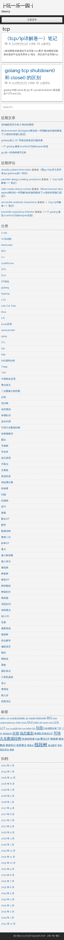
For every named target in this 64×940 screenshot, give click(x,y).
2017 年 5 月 (7, 826)
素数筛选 (6, 628)
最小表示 (6, 561)
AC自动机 (6, 238)
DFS (3, 269)
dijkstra (24, 722)
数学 (3, 525)
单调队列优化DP (43, 733)
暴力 (3, 549)
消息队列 (6, 604)
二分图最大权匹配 (10, 391)
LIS (3, 318)
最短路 (4, 567)
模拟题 (4, 598)
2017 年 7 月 (7, 820)
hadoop (5, 293)
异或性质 (6, 476)
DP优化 (5, 281)
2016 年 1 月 (7, 844)
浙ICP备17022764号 (22, 936)
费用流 (4, 689)
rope (24, 728)
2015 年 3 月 (7, 905)
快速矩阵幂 (28, 738)
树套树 (4, 573)
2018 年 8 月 (8, 783)
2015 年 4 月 (7, 899)
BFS (3, 251)
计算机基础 (7, 677)
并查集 (4, 470)
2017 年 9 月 (7, 808)
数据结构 (6, 531)
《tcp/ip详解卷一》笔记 (31, 38)
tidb (3, 354)
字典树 (4, 445)
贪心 (3, 683)
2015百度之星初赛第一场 (19, 718)
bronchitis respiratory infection (17, 211)
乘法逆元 (6, 385)
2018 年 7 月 (7, 789)
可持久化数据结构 (10, 427)
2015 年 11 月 (8, 856)
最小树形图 (7, 555)
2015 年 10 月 (8, 862)
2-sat (4, 232)
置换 (3, 664)
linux (3, 312)
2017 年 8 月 (7, 814)
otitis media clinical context (16, 189)
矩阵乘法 (6, 610)
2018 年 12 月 (8, 777)
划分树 (4, 403)
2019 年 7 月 (7, 771)
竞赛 (3, 622)
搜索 (3, 512)
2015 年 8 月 (7, 875)
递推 (12, 749)
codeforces (7, 263)
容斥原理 (6, 458)
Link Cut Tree (8, 305)
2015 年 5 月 (7, 893)
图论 (3, 439)
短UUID (5, 616)
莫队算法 (6, 671)
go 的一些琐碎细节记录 (13, 152)
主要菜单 (32, 19)
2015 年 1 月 (7, 917)
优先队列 (7, 733)
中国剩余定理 (8, 378)
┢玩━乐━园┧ (18, 5)
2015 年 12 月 (8, 850)
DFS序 (18, 722)
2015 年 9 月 (7, 869)
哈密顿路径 (7, 433)
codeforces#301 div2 (7, 722)
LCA (3, 299)
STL (3, 342)
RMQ (20, 728)
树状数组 (6, 585)
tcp (3, 348)
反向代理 (6, 421)
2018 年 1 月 (7, 802)
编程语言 (6, 646)
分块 (3, 397)
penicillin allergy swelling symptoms (21, 179)
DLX (3, 275)
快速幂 (4, 488)
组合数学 (6, 640)
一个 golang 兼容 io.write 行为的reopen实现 (24, 146)
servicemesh (8, 330)
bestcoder (7, 245)
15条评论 (45, 43)
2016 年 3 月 (7, 838)
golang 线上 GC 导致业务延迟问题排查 (22, 140)
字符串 (4, 451)
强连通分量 (7, 482)
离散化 (30, 745)
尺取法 (4, 464)
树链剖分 (6, 591)
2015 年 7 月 (7, 881)
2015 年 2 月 (7, 911)
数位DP (5, 518)
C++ (3, 257)
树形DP (5, 579)
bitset (55, 718)
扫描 (3, 494)
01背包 (2, 718)
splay (4, 336)
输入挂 (4, 695)
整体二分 (6, 537)
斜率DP (5, 543)
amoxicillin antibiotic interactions (19, 202)
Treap (4, 366)
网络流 (4, 658)
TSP (3, 372)
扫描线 (4, 500)
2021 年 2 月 (7, 765)
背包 (59, 745)
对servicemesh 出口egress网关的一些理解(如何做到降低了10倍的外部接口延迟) (32, 193)
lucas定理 (6, 324)
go (40, 722)
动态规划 (6, 409)
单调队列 (6, 415)
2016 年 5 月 (7, 832)
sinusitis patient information (16, 169)
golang (5, 287)
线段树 (4, 634)
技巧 (3, 506)
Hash (51, 722)
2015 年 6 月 (7, 887)
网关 (3, 652)
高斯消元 (6, 701)
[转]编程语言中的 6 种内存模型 (17, 124)
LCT (2, 728)
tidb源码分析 (8, 360)
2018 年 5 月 (7, 796)
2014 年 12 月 (8, 923)
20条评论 (45, 82)
